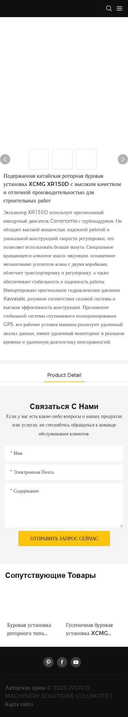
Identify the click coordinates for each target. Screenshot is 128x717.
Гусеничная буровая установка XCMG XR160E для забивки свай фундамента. (91, 630)
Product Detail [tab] (64, 375)
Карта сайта (19, 704)
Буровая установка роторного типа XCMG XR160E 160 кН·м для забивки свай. (33, 630)
